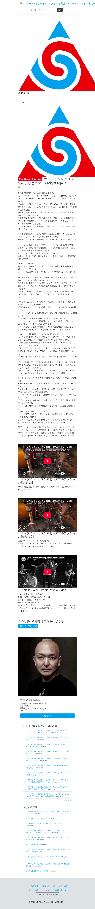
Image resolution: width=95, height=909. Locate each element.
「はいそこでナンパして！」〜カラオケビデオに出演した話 (46, 857)
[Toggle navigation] (23, 10)
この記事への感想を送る (28, 626)
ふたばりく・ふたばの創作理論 (37, 818)
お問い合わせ (60, 890)
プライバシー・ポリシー (47, 894)
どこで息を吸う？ (32, 845)
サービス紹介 (34, 890)
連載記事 (45, 886)
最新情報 (34, 886)
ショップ (47, 890)
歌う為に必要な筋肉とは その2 (37, 871)
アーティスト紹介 (60, 886)
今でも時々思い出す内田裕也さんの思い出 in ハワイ (43, 823)
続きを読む (47, 715)
